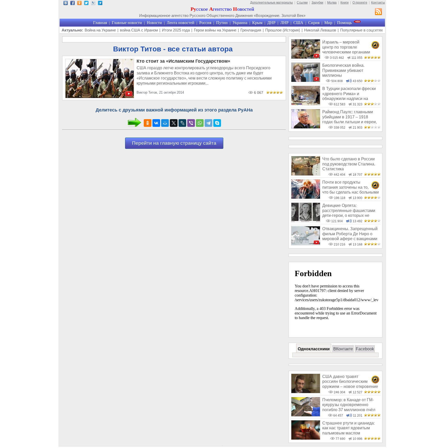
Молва (332, 2)
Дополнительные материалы (271, 2)
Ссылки (302, 2)
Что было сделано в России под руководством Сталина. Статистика (348, 164)
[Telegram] (208, 123)
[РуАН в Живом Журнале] (93, 4)
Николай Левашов (320, 30)
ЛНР (284, 22)
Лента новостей (180, 22)
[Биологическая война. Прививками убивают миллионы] (305, 81)
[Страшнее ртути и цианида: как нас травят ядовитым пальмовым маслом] (305, 438)
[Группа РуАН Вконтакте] (65, 4)
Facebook (365, 349)
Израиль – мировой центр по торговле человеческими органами (346, 47)
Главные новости (127, 22)
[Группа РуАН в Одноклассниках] (79, 4)
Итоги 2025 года (176, 30)
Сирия (313, 22)
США (298, 22)
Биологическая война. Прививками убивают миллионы (343, 70)
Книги (344, 2)
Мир (328, 22)
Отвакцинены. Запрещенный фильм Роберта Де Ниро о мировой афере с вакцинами (350, 234)
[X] (174, 123)
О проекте (359, 2)
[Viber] (191, 123)
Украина (240, 22)
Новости (154, 22)
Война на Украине (100, 30)
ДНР (271, 22)
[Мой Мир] (165, 123)
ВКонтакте (343, 349)
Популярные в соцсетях (361, 30)
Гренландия (250, 30)
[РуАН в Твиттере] (86, 4)
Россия (205, 22)
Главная (100, 22)
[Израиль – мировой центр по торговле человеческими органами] (305, 57)
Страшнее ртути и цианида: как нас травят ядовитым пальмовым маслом (348, 428)
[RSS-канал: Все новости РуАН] (378, 12)
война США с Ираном (139, 30)
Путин (222, 22)
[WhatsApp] (200, 123)
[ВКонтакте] (156, 123)
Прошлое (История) (282, 30)
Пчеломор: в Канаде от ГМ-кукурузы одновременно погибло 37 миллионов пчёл (348, 405)
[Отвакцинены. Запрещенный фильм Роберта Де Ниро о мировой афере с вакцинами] (305, 244)
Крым (257, 22)
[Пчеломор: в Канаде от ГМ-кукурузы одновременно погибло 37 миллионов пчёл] (305, 415)
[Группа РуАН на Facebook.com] (72, 4)
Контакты (378, 2)
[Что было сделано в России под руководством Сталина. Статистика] (305, 174)
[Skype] (217, 123)
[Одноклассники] (147, 123)
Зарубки (317, 2)
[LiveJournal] (182, 123)
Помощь (344, 22)
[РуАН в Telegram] (100, 4)
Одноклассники (314, 349)
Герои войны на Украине (215, 30)
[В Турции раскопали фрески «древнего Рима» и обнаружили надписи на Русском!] (305, 104)
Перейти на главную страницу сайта (174, 143)
